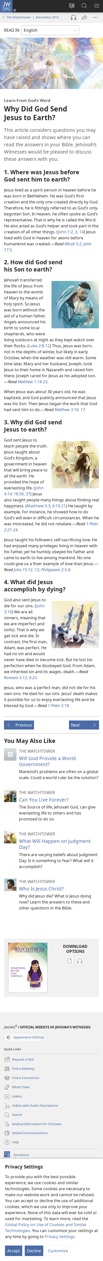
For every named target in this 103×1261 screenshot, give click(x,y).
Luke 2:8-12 (39, 346)
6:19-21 (58, 506)
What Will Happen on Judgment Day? (54, 844)
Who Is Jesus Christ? (41, 888)
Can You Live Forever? (43, 799)
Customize (58, 1251)
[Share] (84, 17)
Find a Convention (21, 1078)
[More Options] (95, 17)
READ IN (12, 30)
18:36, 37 (21, 494)
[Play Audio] (73, 17)
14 (81, 232)
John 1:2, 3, (68, 232)
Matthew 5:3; (39, 506)
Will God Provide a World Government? (47, 761)
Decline (34, 1251)
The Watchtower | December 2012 (32, 17)
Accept (13, 1251)
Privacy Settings (60, 1236)
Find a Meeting (19, 1069)
